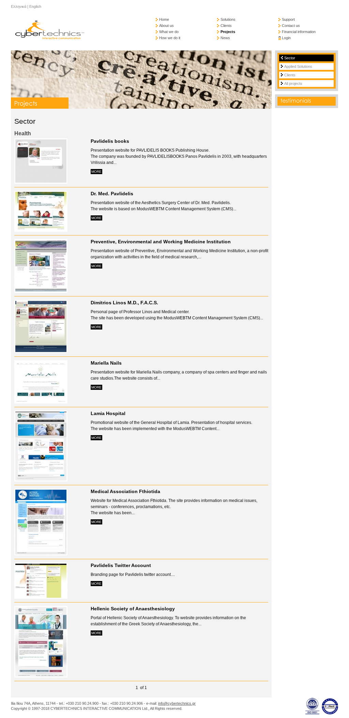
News (225, 38)
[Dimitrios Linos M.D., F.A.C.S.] (40, 351)
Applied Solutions (298, 66)
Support (288, 19)
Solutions (228, 19)
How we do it (169, 38)
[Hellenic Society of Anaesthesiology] (40, 675)
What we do (169, 32)
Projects (228, 32)
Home (164, 19)
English (35, 6)
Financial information (299, 32)
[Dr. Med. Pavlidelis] (40, 230)
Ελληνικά (18, 6)
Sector (289, 58)
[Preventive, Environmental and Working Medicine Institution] (40, 291)
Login (286, 38)
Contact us (291, 26)
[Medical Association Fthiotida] (40, 553)
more (96, 171)
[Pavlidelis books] (40, 182)
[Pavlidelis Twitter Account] (40, 597)
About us (166, 26)
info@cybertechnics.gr (177, 703)
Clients (226, 26)
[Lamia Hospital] (40, 480)
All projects (293, 83)
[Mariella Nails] (40, 401)
